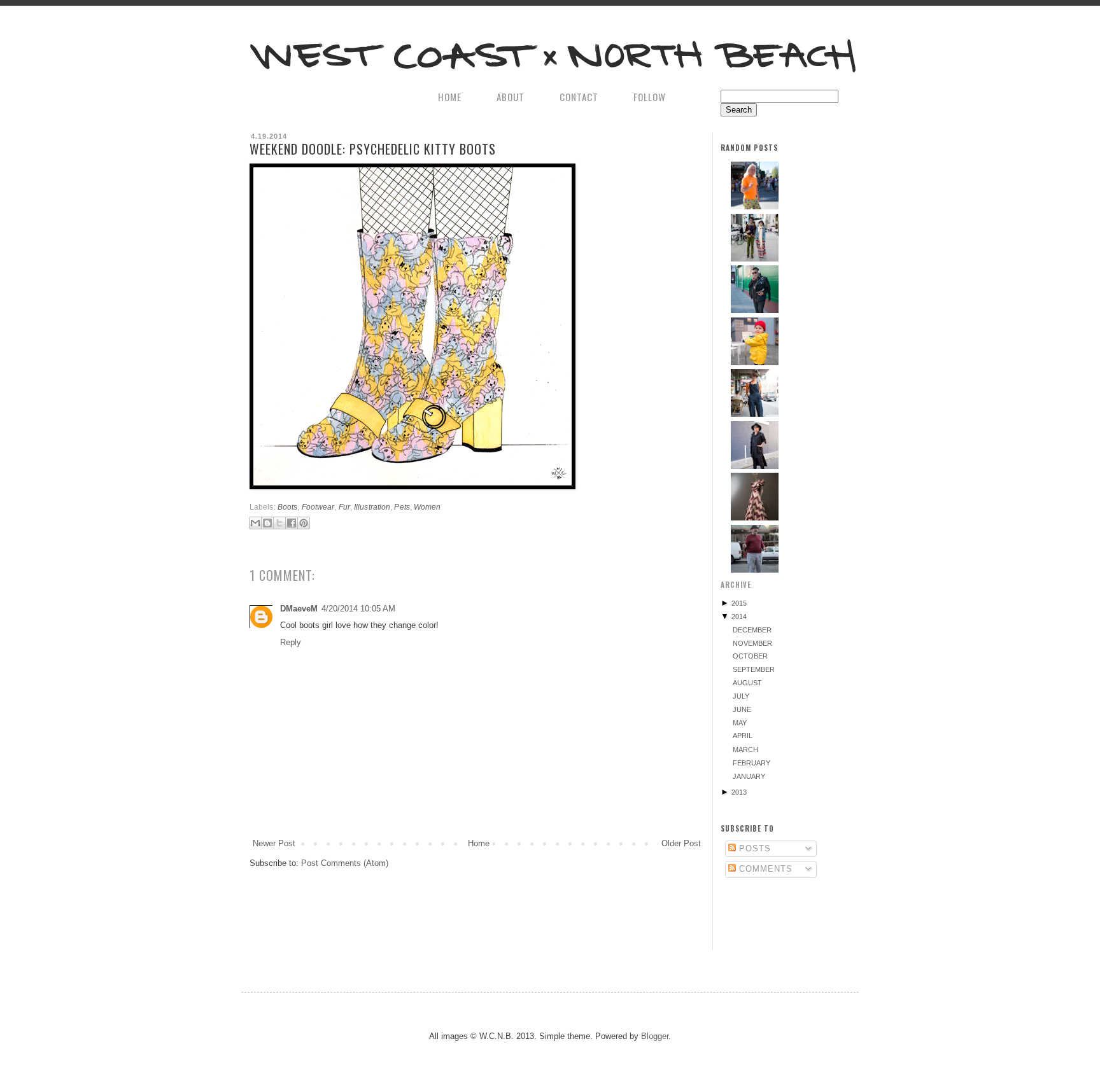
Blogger (654, 1036)
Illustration (372, 507)
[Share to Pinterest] (303, 523)
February (751, 763)
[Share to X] (279, 523)
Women (427, 507)
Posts (753, 848)
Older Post (681, 843)
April (742, 735)
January (749, 776)
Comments (764, 869)
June (742, 709)
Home (479, 843)
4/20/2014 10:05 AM (358, 608)
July (741, 696)
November (752, 643)
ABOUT (511, 97)
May (740, 723)
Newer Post (274, 843)
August (747, 683)
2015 (739, 603)
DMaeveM (299, 608)
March (745, 749)
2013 (739, 792)
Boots (288, 507)
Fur (344, 507)
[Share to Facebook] (291, 523)
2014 (739, 616)
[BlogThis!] (267, 523)
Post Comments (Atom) (344, 863)
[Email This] (255, 523)
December (752, 630)
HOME (450, 97)
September (754, 669)
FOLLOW (649, 97)
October (750, 656)
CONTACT (579, 97)
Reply (290, 642)
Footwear (318, 507)
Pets (401, 507)
